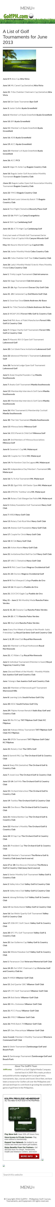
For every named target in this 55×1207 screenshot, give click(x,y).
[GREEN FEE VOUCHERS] (43, 1160)
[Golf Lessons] (4, 1166)
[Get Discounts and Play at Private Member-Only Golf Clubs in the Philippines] (22, 1160)
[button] (27, 8)
